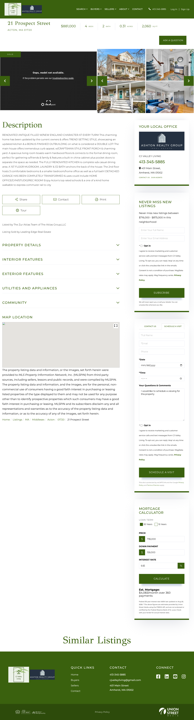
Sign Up (185, 9)
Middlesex (38, 419)
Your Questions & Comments (155, 385)
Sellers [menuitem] (109, 9)
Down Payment (148, 546)
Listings (17, 419)
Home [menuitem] (74, 674)
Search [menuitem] (80, 9)
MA (27, 419)
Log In (174, 9)
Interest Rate (147, 559)
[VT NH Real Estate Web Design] (169, 712)
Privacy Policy (102, 712)
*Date (142, 359)
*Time (142, 372)
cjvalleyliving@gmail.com (125, 680)
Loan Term (146, 519)
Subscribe (162, 292)
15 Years (162, 524)
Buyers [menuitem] (95, 9)
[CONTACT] (172, 40)
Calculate (162, 578)
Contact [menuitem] (137, 9)
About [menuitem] (123, 9)
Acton (51, 419)
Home (6, 419)
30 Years (148, 524)
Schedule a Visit (173, 326)
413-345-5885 (159, 9)
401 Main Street (122, 688)
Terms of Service (153, 485)
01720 (61, 419)
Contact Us (144, 177)
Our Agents (156, 177)
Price (142, 533)
